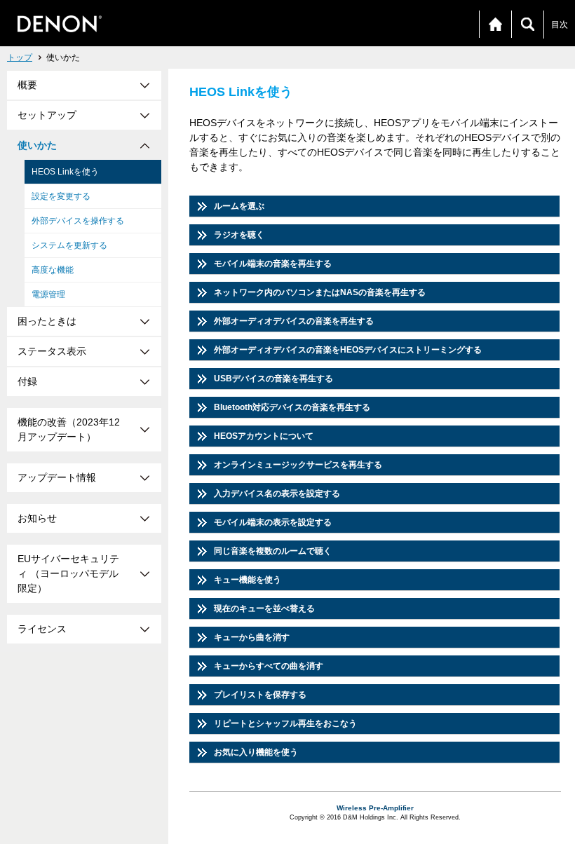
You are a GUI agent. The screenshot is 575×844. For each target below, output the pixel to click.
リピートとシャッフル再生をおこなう (285, 723)
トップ (19, 57)
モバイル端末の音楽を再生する (273, 263)
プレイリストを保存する (260, 695)
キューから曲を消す (252, 637)
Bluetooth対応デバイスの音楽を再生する (292, 407)
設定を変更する (61, 196)
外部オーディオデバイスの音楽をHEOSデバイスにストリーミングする (348, 350)
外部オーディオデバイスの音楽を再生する (294, 321)
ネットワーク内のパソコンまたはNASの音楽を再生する (320, 292)
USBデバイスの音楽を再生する (273, 378)
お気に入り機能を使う (256, 752)
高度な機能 (53, 270)
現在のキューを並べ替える (264, 608)
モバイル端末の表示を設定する (273, 522)
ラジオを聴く (239, 235)
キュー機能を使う (247, 580)
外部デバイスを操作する (78, 221)
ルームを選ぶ (239, 206)
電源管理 (48, 294)
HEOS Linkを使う (65, 172)
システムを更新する (69, 245)
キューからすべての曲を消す (268, 666)
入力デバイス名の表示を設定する (277, 493)
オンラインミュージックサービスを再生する (298, 465)
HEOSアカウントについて (263, 436)
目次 (559, 24)
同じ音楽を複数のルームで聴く (273, 551)
